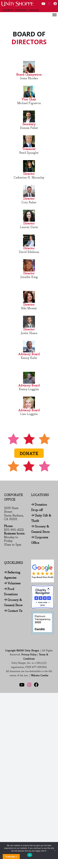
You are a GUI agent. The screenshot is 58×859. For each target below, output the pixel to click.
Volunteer (14, 583)
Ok (29, 855)
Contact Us (15, 611)
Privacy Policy (29, 654)
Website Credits (39, 675)
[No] (54, 850)
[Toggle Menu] (54, 14)
